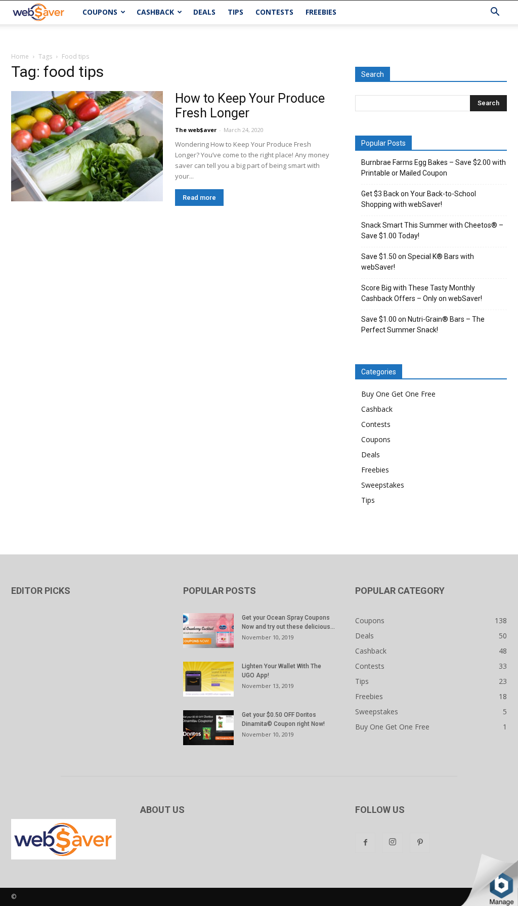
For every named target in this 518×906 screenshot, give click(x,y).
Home (20, 56)
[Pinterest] (420, 843)
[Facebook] (365, 843)
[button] (495, 13)
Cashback (155, 12)
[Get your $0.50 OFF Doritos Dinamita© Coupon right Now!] (208, 727)
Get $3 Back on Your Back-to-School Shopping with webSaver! (418, 199)
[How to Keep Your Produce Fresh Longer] (87, 146)
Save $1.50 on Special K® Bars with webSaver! (417, 261)
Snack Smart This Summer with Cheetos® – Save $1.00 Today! (432, 230)
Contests (274, 12)
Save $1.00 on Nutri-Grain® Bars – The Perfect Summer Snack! (423, 324)
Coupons (99, 12)
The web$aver (196, 130)
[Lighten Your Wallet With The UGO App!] (208, 679)
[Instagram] (392, 843)
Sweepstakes (382, 485)
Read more (199, 197)
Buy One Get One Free (398, 394)
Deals (204, 12)
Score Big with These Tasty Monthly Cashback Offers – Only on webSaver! (421, 293)
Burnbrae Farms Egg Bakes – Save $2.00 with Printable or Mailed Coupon (433, 167)
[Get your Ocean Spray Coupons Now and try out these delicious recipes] (208, 630)
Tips (235, 12)
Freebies (321, 12)
